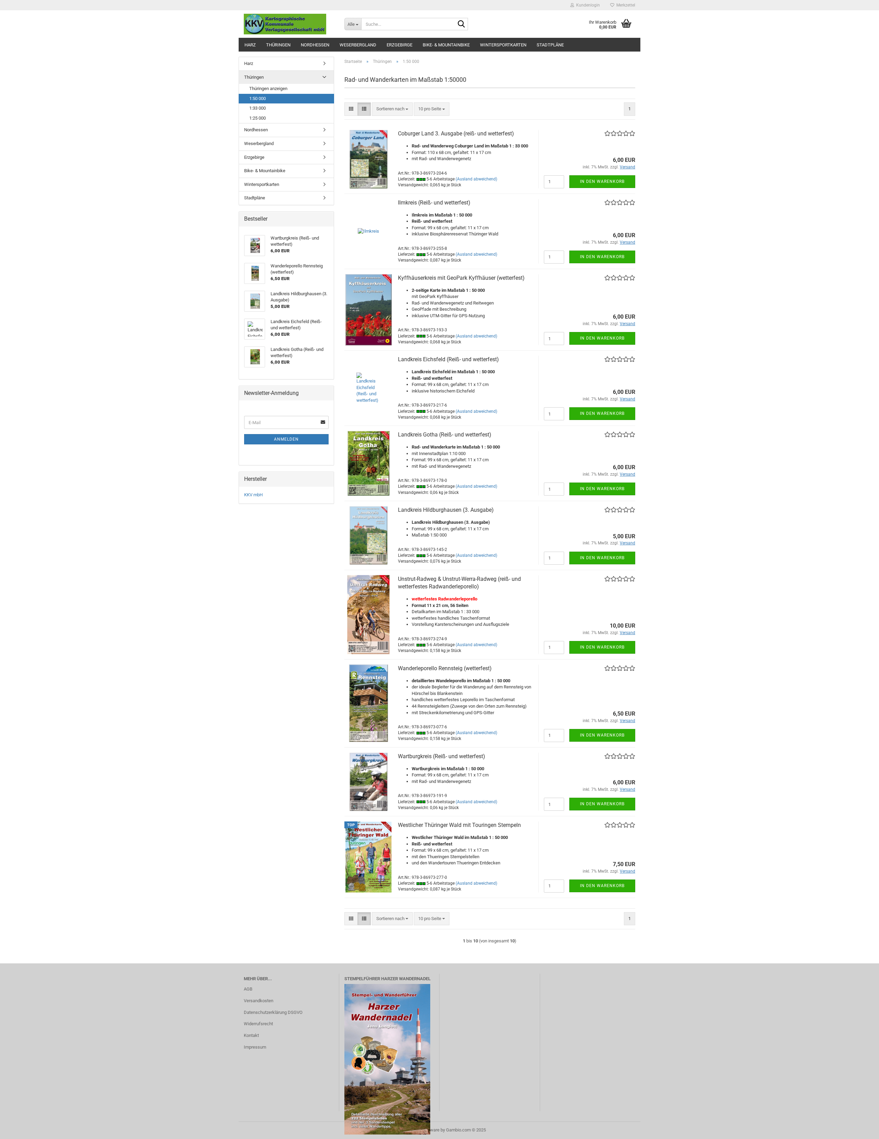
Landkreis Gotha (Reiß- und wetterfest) (444, 434)
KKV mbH (253, 494)
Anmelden (286, 439)
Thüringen (278, 44)
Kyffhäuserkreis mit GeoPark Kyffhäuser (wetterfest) (461, 278)
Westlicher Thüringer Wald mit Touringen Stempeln (459, 825)
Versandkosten (258, 1000)
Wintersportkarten (503, 44)
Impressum (255, 1047)
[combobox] (392, 109)
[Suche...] (461, 24)
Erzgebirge (399, 44)
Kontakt (251, 1035)
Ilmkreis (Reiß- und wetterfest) (434, 202)
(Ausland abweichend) (476, 179)
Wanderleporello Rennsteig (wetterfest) (445, 668)
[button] (351, 109)
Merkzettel (624, 5)
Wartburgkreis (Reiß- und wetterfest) (441, 756)
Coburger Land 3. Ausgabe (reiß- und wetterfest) (456, 133)
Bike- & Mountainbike (446, 44)
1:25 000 (257, 118)
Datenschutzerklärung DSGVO (273, 1012)
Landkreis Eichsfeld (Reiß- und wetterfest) (448, 359)
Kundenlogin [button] (587, 5)
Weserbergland (358, 44)
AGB (248, 989)
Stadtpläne (550, 44)
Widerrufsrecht (258, 1023)
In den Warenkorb (602, 181)
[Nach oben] (860, 1128)
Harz (250, 44)
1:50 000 (257, 98)
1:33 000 (257, 108)
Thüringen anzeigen (268, 88)
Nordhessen (315, 44)
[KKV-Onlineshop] (289, 24)
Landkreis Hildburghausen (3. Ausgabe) (446, 510)
